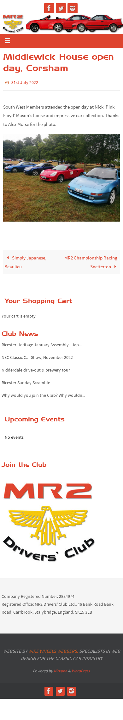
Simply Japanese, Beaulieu (25, 260)
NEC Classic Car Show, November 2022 (37, 356)
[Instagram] (72, 8)
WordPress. (81, 669)
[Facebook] (49, 8)
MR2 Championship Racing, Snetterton (91, 260)
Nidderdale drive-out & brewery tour (36, 368)
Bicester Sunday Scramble (26, 381)
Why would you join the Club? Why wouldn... (43, 393)
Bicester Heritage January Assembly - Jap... (42, 343)
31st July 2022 (24, 82)
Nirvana (60, 669)
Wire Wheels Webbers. (53, 649)
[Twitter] (61, 8)
